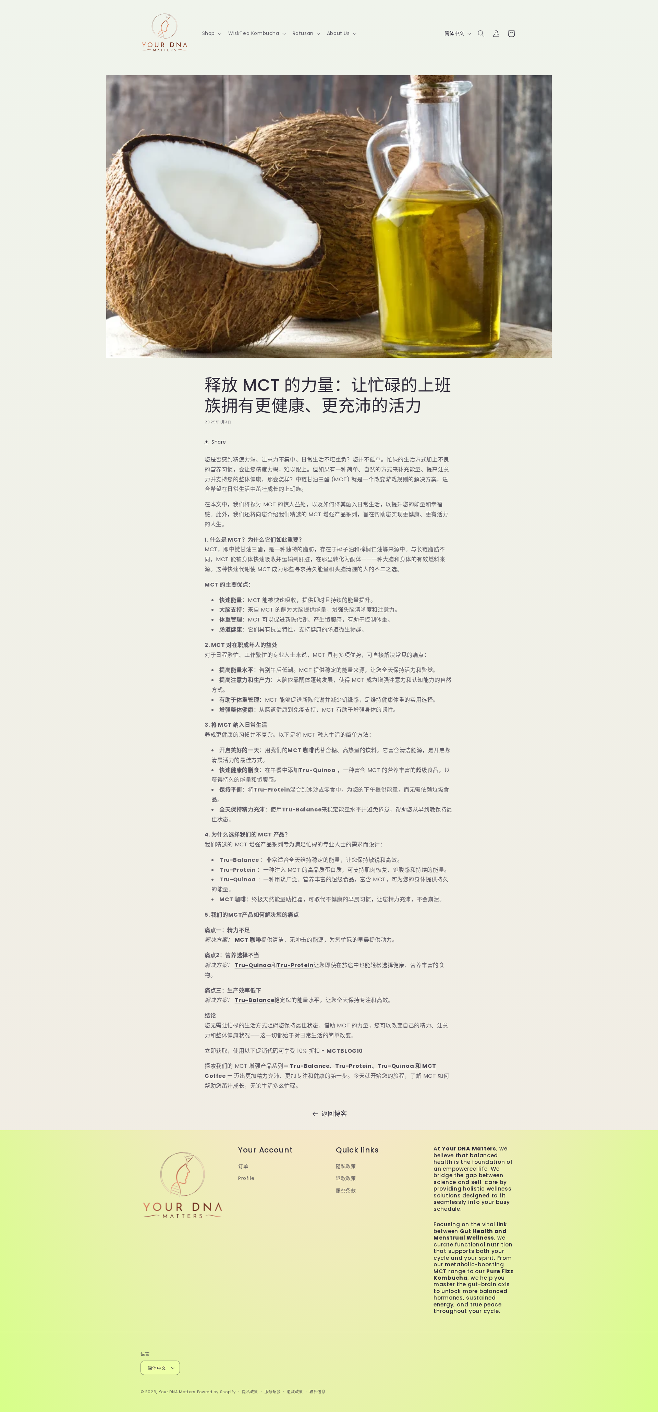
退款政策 (346, 1178)
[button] (211, 33)
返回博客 (334, 1113)
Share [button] (218, 441)
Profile (246, 1178)
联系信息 (317, 1392)
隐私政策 (346, 1166)
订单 (243, 1166)
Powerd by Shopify (216, 1392)
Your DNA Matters (177, 1392)
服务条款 (346, 1190)
